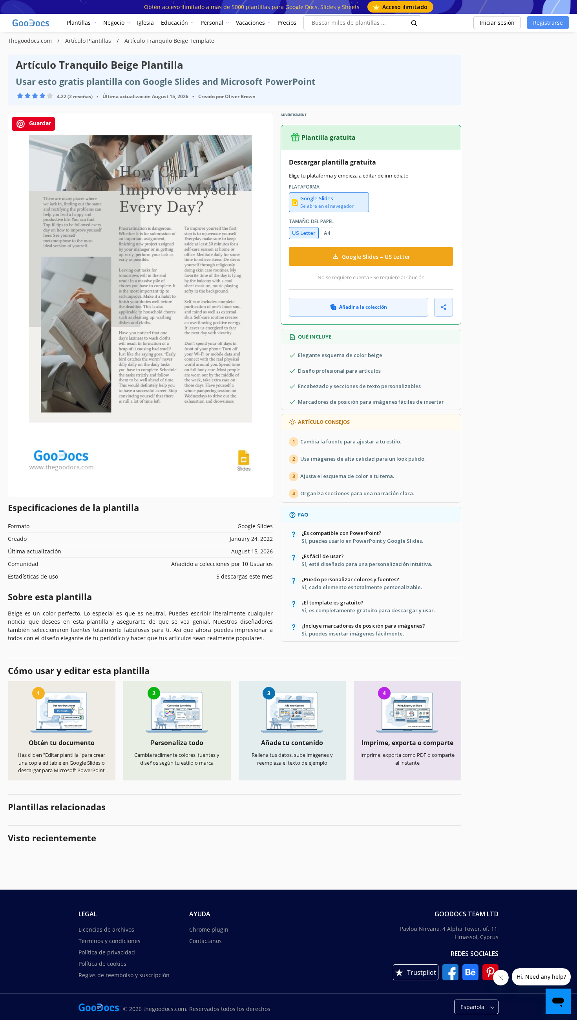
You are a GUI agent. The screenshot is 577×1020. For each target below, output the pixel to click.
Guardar (39, 123)
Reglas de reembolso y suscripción (124, 975)
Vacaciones (250, 22)
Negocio (113, 22)
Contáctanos (205, 941)
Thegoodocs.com (30, 40)
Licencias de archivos (106, 929)
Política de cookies (102, 963)
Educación (174, 22)
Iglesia (145, 22)
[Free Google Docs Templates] (31, 23)
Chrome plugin (208, 929)
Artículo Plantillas (89, 40)
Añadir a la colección (363, 307)
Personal (212, 22)
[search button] (414, 22)
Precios (287, 22)
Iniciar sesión (497, 22)
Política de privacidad (107, 952)
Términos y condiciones (110, 941)
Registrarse (548, 22)
